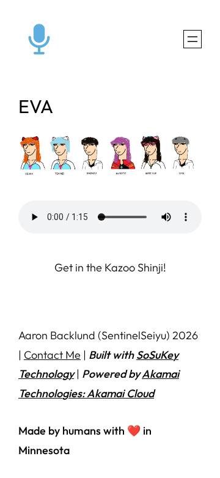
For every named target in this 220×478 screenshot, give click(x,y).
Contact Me (52, 355)
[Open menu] (192, 39)
